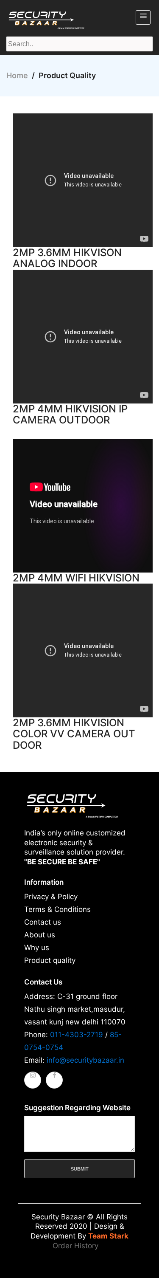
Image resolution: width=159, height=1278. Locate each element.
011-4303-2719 (76, 1034)
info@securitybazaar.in (85, 1060)
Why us (36, 947)
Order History (75, 1245)
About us (39, 935)
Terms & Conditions (57, 909)
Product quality (49, 960)
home (17, 75)
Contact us (42, 922)
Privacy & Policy (51, 896)
